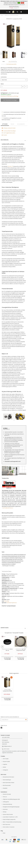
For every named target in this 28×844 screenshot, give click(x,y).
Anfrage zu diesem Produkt (9, 128)
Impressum (5, 809)
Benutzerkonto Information (8, 777)
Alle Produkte (5, 758)
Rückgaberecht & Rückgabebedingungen (11, 806)
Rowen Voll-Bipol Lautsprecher (9, 819)
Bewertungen (4, 627)
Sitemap (4, 811)
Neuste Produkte (6, 761)
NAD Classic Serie (6, 824)
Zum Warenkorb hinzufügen (7, 658)
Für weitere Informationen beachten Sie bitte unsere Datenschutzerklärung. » (14, 5)
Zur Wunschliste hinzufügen (8, 103)
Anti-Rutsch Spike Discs (12, 602)
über (12, 61)
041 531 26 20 (6, 749)
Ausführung (4, 77)
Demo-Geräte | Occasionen (8, 827)
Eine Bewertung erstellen (11, 64)
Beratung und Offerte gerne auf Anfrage (9, 96)
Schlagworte (21, 124)
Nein (22, 2)
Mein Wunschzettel (7, 785)
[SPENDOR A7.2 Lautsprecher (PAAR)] (5, 54)
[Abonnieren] (26, 719)
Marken (4, 767)
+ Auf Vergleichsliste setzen (9, 133)
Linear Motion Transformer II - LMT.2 (10, 817)
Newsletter (5, 788)
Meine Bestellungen (7, 779)
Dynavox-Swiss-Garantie (8, 814)
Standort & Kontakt (7, 794)
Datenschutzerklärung (7, 804)
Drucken (5, 135)
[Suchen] (17, 11)
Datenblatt (6, 601)
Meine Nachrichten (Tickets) (8, 782)
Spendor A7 (10, 166)
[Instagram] (1, 727)
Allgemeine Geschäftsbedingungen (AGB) (11, 799)
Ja (18, 2)
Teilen (12, 124)
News (4, 833)
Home (2, 15)
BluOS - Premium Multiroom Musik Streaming (12, 822)
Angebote (5, 764)
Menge (2, 84)
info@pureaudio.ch (8, 746)
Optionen (4, 124)
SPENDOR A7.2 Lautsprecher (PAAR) (11, 15)
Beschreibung (4, 140)
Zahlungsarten (6, 801)
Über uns (5, 796)
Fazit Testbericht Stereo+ (7, 508)
